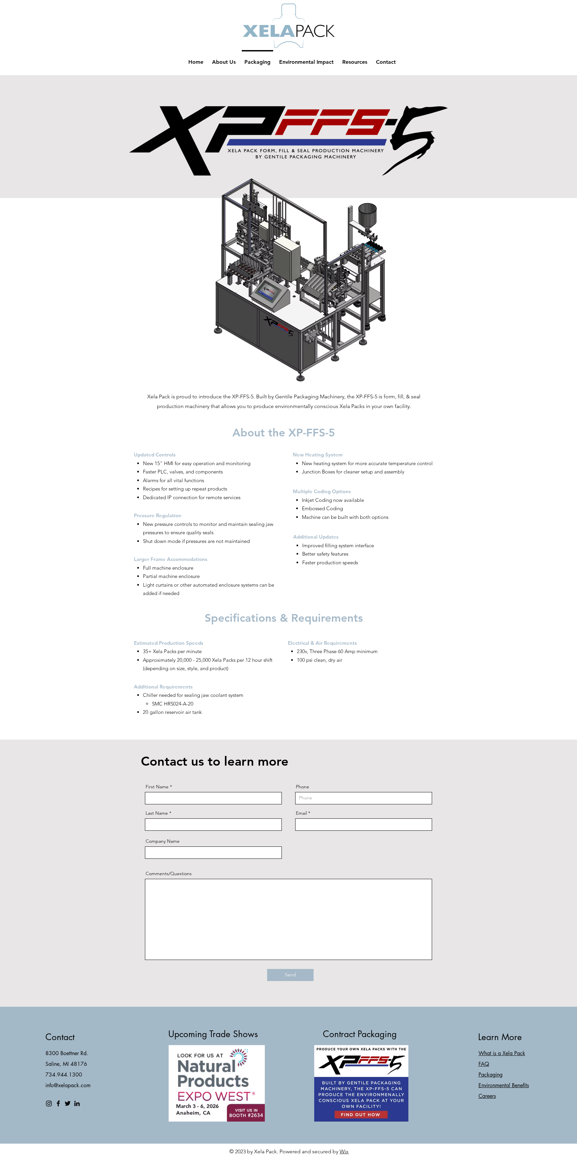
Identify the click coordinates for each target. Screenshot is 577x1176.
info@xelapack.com (67, 1085)
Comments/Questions (169, 873)
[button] (355, 59)
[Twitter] (67, 1103)
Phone (302, 786)
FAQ (483, 1063)
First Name (157, 786)
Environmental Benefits (503, 1085)
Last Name (157, 813)
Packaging (490, 1074)
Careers (487, 1096)
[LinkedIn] (77, 1103)
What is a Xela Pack (501, 1053)
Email (301, 813)
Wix (344, 1151)
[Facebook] (58, 1103)
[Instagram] (49, 1103)
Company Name (163, 841)
